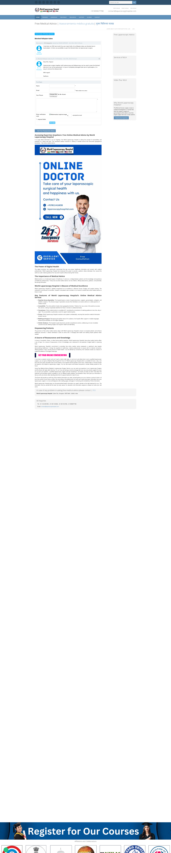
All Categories (48, 43)
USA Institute (133, 8)
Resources (73, 17)
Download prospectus (121, 118)
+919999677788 (97, 11)
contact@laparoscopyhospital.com (122, 11)
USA (133, 29)
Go (134, 2)
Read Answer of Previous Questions (44, 34)
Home (38, 17)
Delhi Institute (116, 8)
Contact (97, 17)
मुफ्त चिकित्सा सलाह (105, 23)
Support (81, 17)
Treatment (63, 17)
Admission (54, 17)
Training (45, 17)
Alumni (89, 17)
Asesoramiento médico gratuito (76, 23)
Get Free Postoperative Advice (46, 131)
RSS (94, 390)
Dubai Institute (125, 8)
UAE (129, 29)
